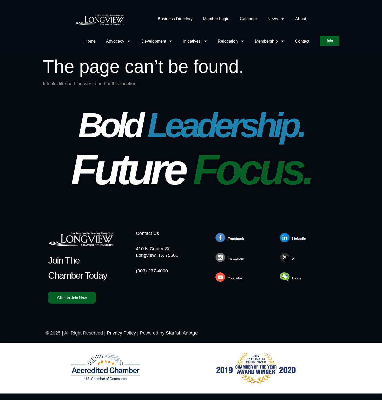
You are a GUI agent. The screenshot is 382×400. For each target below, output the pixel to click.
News (272, 19)
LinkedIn (299, 239)
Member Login (216, 19)
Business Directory (175, 19)
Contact (302, 41)
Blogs (296, 278)
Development (153, 41)
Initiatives (192, 41)
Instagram (236, 258)
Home (90, 41)
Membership (266, 41)
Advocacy (115, 41)
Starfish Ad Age (182, 333)
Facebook (236, 239)
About (300, 19)
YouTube (235, 278)
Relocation (228, 41)
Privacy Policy (121, 333)
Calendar (248, 19)
